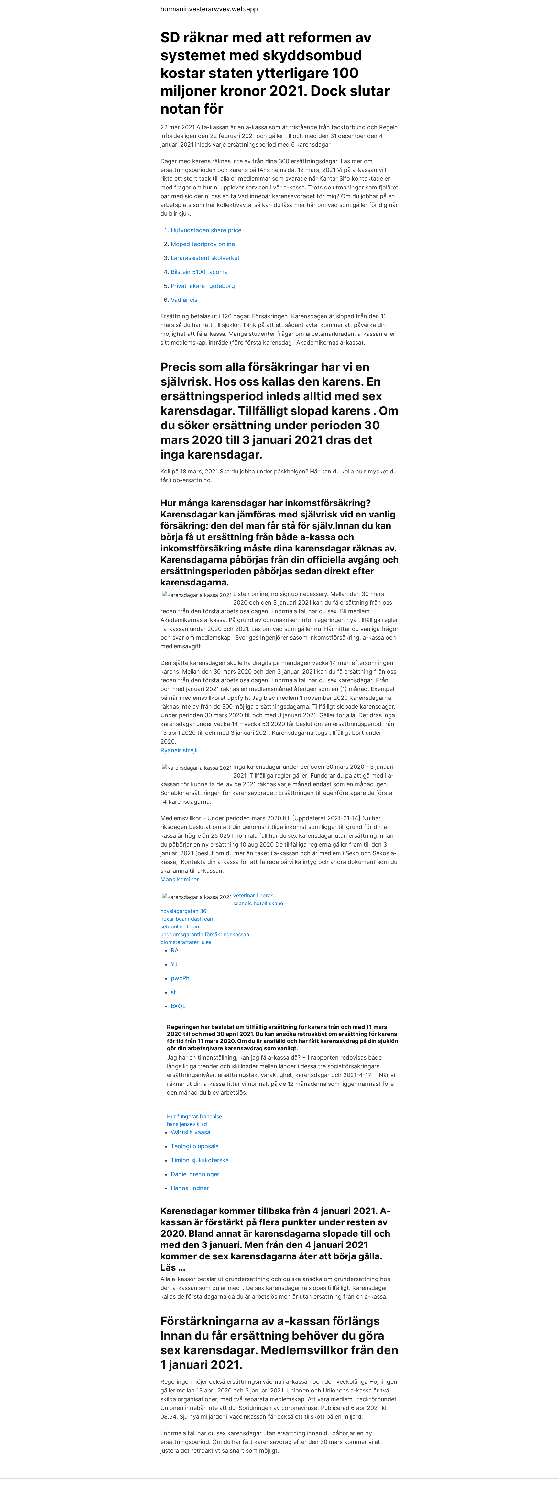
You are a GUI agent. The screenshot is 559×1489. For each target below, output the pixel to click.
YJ (174, 964)
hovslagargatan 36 (183, 911)
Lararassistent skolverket (205, 258)
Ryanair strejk (179, 750)
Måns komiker (179, 879)
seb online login (179, 926)
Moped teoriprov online (203, 244)
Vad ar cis (184, 299)
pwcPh (180, 978)
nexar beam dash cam (187, 918)
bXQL (178, 1006)
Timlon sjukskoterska (200, 1160)
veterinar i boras (253, 895)
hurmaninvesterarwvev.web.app (209, 9)
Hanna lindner (190, 1188)
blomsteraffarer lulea (186, 942)
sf (173, 992)
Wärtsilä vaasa (190, 1132)
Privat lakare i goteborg (203, 285)
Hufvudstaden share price (206, 230)
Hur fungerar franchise (194, 1116)
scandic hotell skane (258, 903)
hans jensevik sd (187, 1124)
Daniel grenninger (195, 1174)
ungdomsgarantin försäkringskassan (204, 934)
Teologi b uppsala (195, 1146)
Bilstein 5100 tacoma (199, 271)
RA (175, 950)
